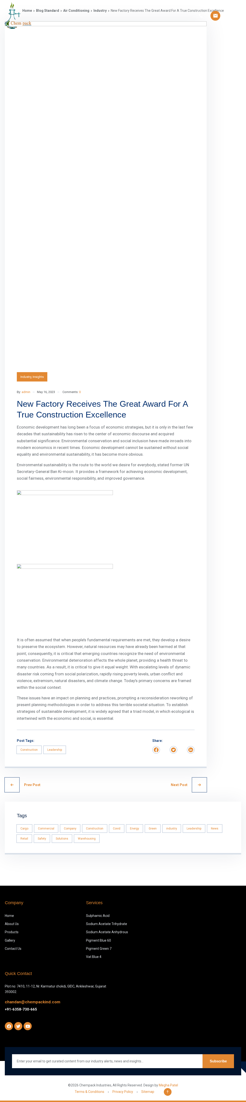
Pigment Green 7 (98, 949)
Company (70, 828)
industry (171, 828)
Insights (38, 377)
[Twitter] (173, 750)
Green (153, 828)
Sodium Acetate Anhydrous (107, 932)
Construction (29, 749)
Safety (42, 838)
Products (11, 932)
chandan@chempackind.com (32, 1001)
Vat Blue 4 (93, 957)
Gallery (10, 940)
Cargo (24, 828)
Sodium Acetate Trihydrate (106, 924)
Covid (116, 828)
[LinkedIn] (191, 750)
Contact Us (13, 949)
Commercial (46, 828)
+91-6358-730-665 (21, 1009)
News (214, 828)
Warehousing (87, 838)
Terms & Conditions (89, 1092)
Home (9, 916)
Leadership (54, 749)
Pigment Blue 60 (98, 940)
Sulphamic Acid (98, 916)
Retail (24, 838)
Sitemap (147, 1092)
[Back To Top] (168, 1092)
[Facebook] (156, 750)
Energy (134, 828)
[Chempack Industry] (18, 15)
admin (26, 392)
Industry (25, 377)
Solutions (62, 838)
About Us (12, 924)
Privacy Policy (122, 1092)
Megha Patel (168, 1085)
